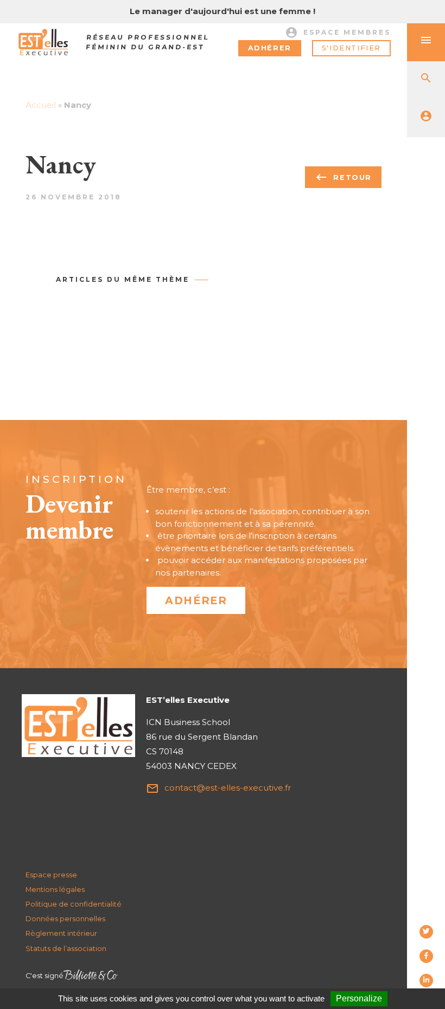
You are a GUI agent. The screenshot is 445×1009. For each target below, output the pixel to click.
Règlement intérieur (61, 933)
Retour (343, 177)
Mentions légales (55, 889)
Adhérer (269, 48)
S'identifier (351, 48)
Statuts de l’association (66, 949)
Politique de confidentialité (74, 904)
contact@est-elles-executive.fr (218, 788)
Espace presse (51, 875)
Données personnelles (65, 919)
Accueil (41, 105)
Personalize (359, 998)
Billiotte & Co (90, 976)
